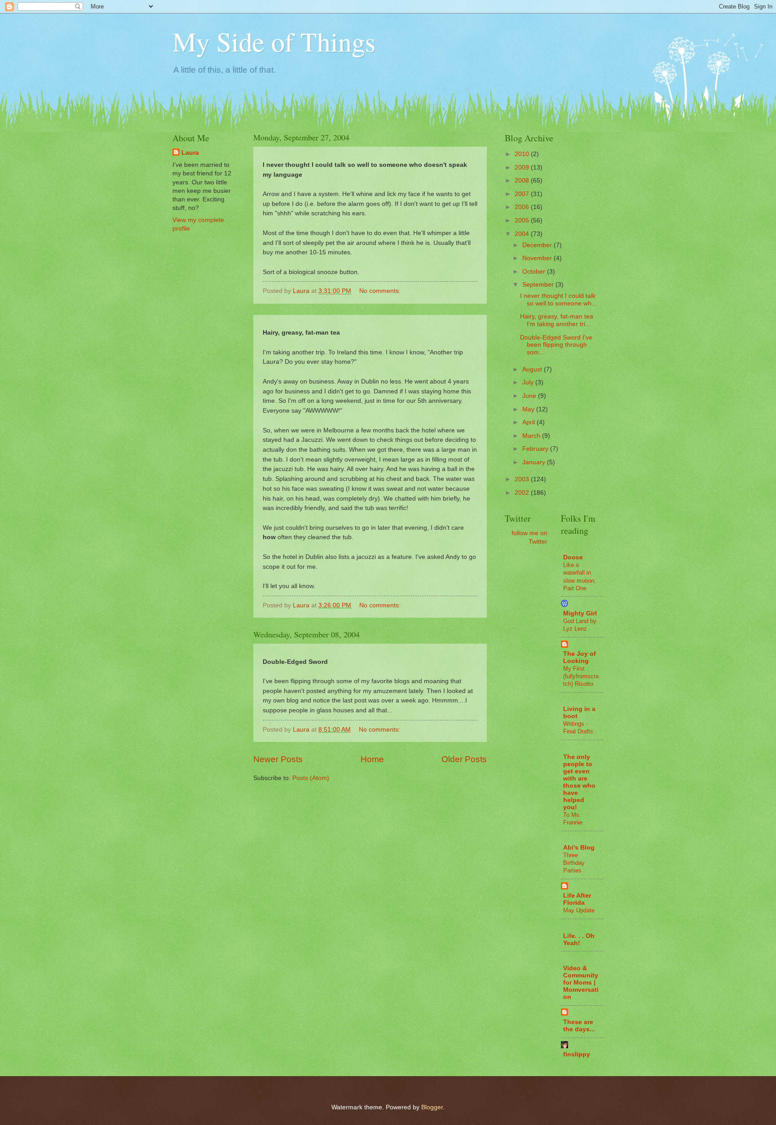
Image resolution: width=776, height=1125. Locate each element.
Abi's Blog (579, 847)
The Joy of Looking (579, 657)
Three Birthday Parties (574, 863)
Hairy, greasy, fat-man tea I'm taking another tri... (556, 320)
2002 (523, 492)
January (534, 462)
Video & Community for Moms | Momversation (581, 982)
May (529, 409)
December (538, 245)
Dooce (573, 557)
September (539, 284)
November (538, 258)
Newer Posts (278, 759)
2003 (523, 479)
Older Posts (464, 759)
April (529, 422)
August (533, 369)
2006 (523, 207)
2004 (523, 234)
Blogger (432, 1107)
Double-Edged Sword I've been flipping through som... (556, 345)
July (528, 382)
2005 (523, 220)
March (532, 435)
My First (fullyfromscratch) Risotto (581, 676)
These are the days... (579, 1026)
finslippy (576, 1054)
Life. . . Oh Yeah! (579, 939)
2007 (523, 194)
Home (372, 759)
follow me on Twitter (529, 537)
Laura (190, 152)
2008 (523, 180)
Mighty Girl (580, 613)
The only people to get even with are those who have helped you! (579, 782)
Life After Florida (577, 899)
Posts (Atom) (310, 778)
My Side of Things (273, 41)
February (536, 448)
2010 (523, 154)
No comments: (380, 291)
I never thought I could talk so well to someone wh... (558, 299)
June (530, 395)
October (534, 271)
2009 (523, 167)
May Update (579, 910)
